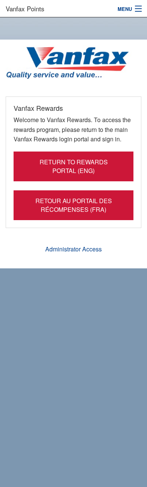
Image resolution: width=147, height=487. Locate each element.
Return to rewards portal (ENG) (74, 166)
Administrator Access (73, 249)
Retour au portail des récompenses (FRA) (73, 205)
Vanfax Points (25, 8)
